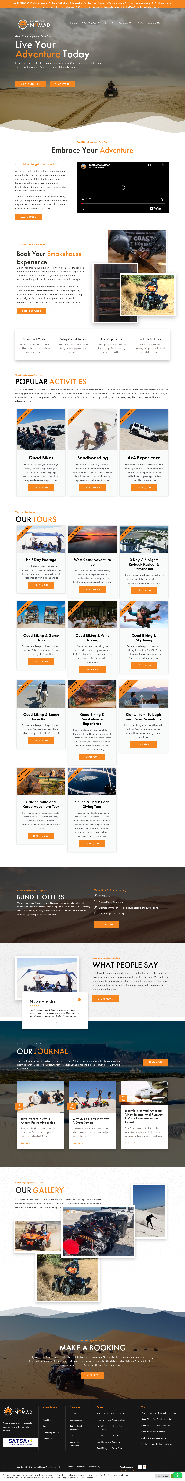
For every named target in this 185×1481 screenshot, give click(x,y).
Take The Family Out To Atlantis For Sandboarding (38, 1120)
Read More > (26, 1143)
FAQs (140, 23)
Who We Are (89, 23)
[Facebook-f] (140, 1467)
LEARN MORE (92, 589)
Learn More (41, 487)
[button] (56, 1022)
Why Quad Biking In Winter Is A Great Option (92, 1120)
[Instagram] (144, 1467)
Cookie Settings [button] (162, 1476)
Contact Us (154, 23)
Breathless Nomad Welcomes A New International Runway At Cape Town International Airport (144, 1116)
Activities (123, 23)
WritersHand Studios (127, 1471)
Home (73, 23)
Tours (107, 23)
